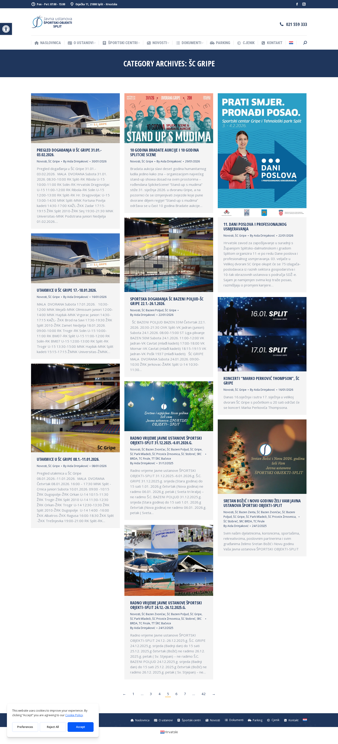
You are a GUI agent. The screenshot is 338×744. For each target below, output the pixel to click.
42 (203, 693)
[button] (6, 29)
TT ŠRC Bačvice (161, 459)
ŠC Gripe (54, 161)
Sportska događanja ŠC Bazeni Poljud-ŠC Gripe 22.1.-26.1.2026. (166, 301)
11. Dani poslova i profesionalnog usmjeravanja (254, 226)
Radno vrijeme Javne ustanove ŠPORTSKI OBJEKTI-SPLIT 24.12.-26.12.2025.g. (166, 605)
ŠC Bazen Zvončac (154, 449)
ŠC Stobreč (188, 454)
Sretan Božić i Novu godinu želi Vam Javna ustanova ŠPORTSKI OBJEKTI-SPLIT (262, 503)
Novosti (42, 161)
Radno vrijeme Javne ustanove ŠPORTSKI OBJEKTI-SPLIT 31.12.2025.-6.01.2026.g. (166, 440)
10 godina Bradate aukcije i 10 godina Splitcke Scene (164, 152)
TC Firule (144, 459)
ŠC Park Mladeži (140, 454)
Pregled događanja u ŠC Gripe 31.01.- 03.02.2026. (69, 152)
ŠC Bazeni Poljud (152, 310)
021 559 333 (296, 24)
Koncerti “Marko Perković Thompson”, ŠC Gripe (261, 381)
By (75, 161)
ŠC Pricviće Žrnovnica (166, 454)
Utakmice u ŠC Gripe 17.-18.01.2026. (67, 290)
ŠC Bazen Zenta (245, 512)
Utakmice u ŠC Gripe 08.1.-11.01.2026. (68, 459)
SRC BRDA (245, 521)
